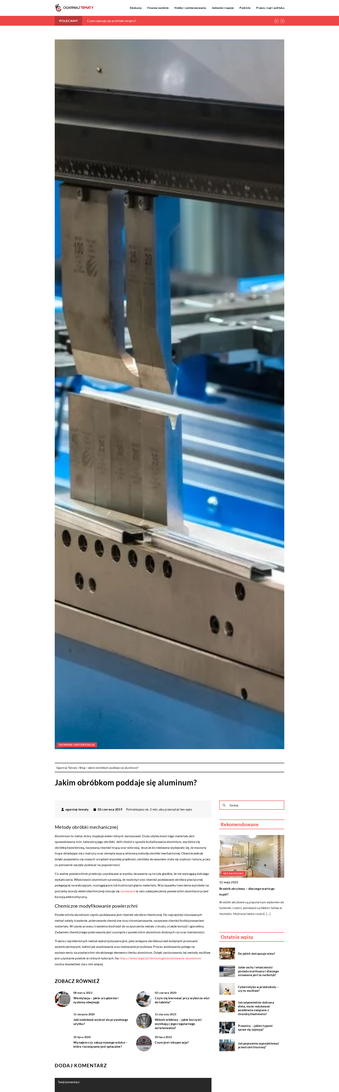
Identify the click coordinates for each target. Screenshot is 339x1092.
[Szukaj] (224, 805)
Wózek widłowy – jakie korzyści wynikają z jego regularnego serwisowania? (178, 1024)
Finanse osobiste (158, 7)
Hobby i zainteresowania (190, 7)
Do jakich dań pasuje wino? (256, 953)
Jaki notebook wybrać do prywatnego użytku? (100, 1022)
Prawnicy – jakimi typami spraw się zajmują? (255, 1027)
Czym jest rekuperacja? (172, 1042)
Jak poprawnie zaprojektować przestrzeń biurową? (258, 1045)
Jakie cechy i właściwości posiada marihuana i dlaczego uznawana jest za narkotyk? (258, 971)
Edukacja (135, 7)
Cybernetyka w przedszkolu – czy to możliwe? (258, 988)
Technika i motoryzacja (77, 744)
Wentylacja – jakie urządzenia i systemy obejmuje (95, 1000)
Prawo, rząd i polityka (270, 7)
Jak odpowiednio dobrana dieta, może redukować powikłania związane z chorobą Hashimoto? (256, 1008)
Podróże (245, 7)
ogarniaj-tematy (77, 809)
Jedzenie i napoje (223, 7)
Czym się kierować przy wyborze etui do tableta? (121, 21)
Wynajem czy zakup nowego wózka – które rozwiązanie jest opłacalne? (100, 1044)
